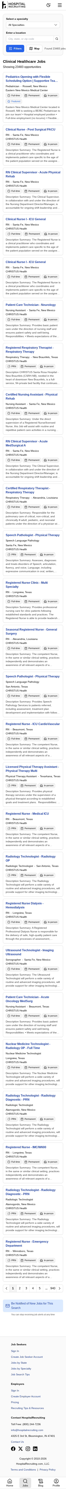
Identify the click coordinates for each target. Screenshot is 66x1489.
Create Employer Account (26, 1396)
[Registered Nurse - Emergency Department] (33, 1259)
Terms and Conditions (23, 1469)
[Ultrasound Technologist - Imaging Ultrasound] (33, 968)
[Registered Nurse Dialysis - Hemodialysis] (33, 921)
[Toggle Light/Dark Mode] (48, 5)
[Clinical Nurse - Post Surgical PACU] (33, 145)
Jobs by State (19, 1362)
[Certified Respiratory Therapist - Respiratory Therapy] (33, 506)
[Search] (57, 39)
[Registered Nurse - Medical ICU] (33, 829)
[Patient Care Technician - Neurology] (33, 320)
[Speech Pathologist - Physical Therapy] (33, 553)
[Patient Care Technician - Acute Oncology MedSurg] (33, 1015)
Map (37, 48)
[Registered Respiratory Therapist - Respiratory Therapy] (33, 365)
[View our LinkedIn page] (35, 1449)
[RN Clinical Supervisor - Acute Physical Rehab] (33, 190)
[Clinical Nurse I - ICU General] (33, 235)
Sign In (15, 1351)
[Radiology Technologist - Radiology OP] (33, 874)
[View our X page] (20, 1449)
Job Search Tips (20, 1374)
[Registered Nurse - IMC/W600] (33, 1163)
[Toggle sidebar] (60, 5)
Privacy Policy (48, 1469)
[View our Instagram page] (28, 1449)
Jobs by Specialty (21, 1368)
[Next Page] (59, 1288)
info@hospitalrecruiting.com (27, 1430)
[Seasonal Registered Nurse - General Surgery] (33, 647)
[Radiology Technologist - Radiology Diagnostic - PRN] (33, 1115)
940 (52, 1288)
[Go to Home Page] (13, 5)
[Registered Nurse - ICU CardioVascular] (33, 740)
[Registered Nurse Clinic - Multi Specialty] (33, 600)
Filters (18, 48)
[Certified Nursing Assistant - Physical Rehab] (33, 412)
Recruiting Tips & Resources (27, 1408)
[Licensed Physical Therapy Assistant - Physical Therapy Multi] (33, 784)
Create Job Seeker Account (27, 1356)
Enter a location (16, 32)
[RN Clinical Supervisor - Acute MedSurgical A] (33, 459)
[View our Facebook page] (13, 1449)
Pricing (15, 1402)
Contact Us (17, 1441)
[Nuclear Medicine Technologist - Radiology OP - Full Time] (33, 1064)
